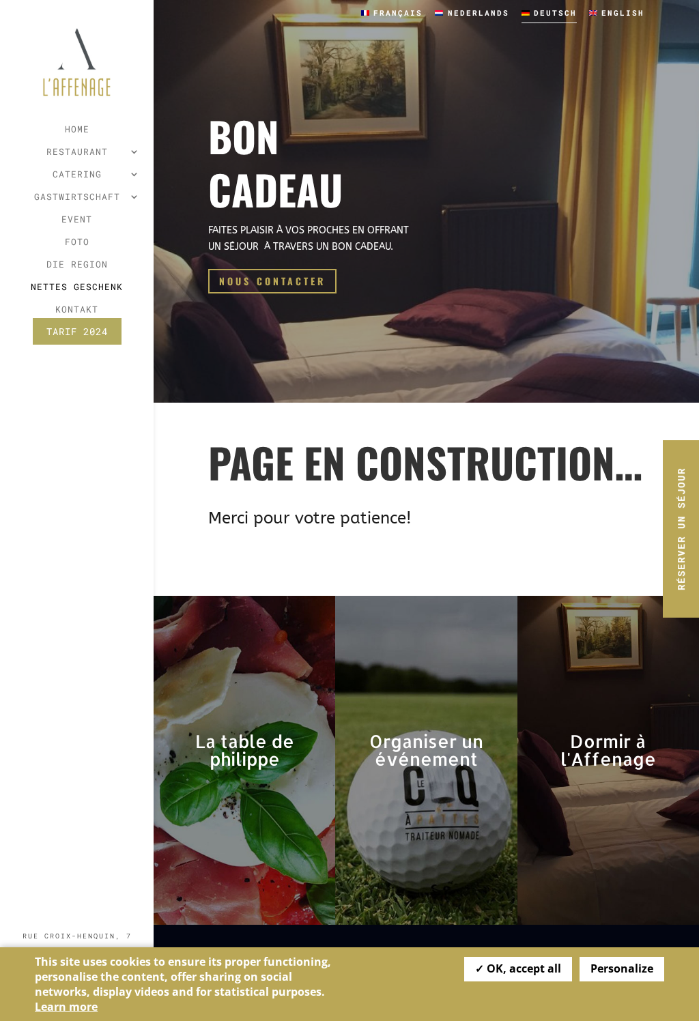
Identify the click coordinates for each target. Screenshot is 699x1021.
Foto (77, 242)
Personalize (621, 968)
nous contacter (272, 281)
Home (77, 129)
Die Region (77, 264)
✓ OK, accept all (518, 968)
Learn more (66, 1006)
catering (77, 174)
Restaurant (77, 152)
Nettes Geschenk (77, 287)
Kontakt (76, 309)
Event (76, 219)
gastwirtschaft (77, 197)
